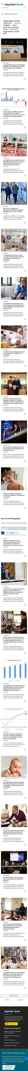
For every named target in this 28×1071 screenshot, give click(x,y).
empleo (6, 25)
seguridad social (11, 31)
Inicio (2, 14)
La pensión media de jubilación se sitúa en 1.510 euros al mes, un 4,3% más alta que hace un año (14, 832)
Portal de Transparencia (10, 1040)
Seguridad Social (11, 21)
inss (15, 25)
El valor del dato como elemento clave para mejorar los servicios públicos (13, 879)
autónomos (7, 23)
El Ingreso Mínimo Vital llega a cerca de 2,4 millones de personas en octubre (14, 495)
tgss (4, 33)
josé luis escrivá (11, 27)
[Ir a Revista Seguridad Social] (16, 4)
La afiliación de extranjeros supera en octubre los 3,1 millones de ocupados (14, 353)
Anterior (7, 999)
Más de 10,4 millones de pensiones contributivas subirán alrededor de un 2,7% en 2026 (13, 210)
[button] (25, 79)
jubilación (6, 29)
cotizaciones (17, 23)
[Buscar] (24, 7)
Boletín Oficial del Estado (10, 1045)
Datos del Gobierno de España (11, 1042)
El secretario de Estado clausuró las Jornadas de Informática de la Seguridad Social (13, 448)
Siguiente (20, 999)
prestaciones (14, 29)
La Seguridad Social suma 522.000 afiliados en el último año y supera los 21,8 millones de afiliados (14, 66)
